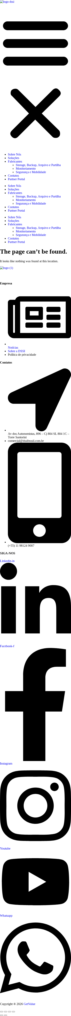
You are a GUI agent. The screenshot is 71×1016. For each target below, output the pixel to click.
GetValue (29, 1004)
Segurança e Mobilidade (31, 172)
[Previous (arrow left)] (1, 1015)
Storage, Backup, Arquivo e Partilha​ (38, 165)
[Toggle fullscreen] (5, 1011)
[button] (35, 78)
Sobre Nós (14, 154)
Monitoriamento (26, 168)
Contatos (13, 175)
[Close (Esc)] (13, 1011)
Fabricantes (15, 161)
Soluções (13, 158)
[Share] (9, 1011)
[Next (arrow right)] (5, 1015)
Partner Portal (16, 179)
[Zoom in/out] (1, 1011)
